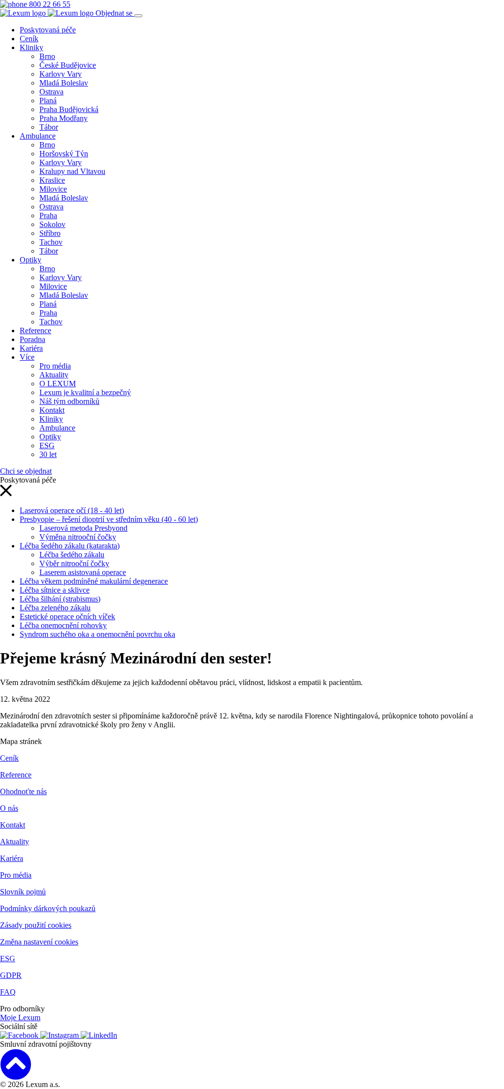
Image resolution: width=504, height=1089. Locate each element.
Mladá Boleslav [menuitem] (63, 83)
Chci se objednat (26, 471)
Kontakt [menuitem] (51, 410)
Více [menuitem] (27, 357)
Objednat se (114, 13)
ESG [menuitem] (47, 445)
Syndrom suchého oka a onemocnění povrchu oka (97, 634)
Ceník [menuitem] (29, 38)
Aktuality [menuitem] (53, 375)
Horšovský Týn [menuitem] (63, 153)
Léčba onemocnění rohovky (63, 625)
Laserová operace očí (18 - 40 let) (72, 510)
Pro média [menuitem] (55, 366)
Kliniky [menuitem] (31, 47)
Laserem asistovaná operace (82, 572)
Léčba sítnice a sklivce (55, 590)
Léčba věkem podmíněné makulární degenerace (94, 581)
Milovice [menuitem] (53, 189)
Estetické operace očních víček (67, 616)
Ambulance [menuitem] (38, 136)
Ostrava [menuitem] (51, 91)
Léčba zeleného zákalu (55, 607)
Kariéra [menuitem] (31, 348)
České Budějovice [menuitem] (67, 65)
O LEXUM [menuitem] (57, 383)
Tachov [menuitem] (51, 242)
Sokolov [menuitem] (52, 224)
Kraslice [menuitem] (52, 180)
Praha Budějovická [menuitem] (68, 109)
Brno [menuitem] (47, 56)
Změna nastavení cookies (39, 942)
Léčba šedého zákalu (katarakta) (70, 546)
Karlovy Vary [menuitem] (60, 74)
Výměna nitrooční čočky (77, 537)
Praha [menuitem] (48, 215)
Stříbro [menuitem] (50, 233)
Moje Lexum (20, 1017)
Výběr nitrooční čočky (74, 563)
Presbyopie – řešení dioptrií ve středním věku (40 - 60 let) (109, 519)
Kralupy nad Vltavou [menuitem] (72, 171)
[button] (6, 493)
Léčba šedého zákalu (71, 554)
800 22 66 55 (48, 4)
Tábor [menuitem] (48, 127)
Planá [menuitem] (48, 100)
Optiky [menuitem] (30, 260)
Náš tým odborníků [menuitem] (69, 401)
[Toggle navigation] (138, 15)
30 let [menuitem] (48, 454)
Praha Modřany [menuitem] (63, 118)
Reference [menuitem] (35, 330)
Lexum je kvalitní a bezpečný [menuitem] (85, 392)
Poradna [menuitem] (32, 339)
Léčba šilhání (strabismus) (60, 599)
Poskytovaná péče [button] (48, 30)
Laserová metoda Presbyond (83, 528)
